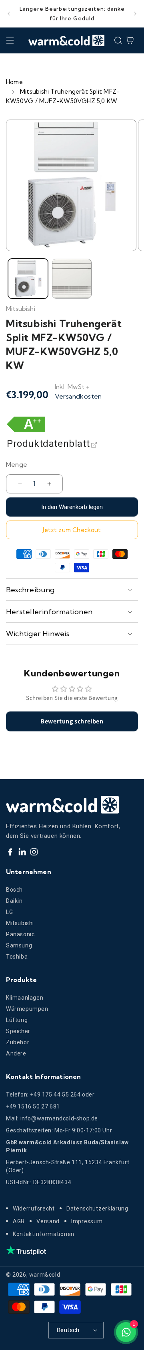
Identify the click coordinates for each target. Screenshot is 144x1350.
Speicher (18, 1031)
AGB (19, 1221)
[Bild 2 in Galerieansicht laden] (72, 279)
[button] (10, 40)
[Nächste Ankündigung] (135, 13)
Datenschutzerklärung (97, 1208)
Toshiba (17, 956)
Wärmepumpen (27, 1009)
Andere (16, 1053)
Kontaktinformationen (43, 1234)
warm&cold (44, 1274)
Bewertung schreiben (71, 721)
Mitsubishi (20, 923)
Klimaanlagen (24, 997)
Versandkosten (78, 396)
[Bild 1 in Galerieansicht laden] (28, 279)
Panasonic (20, 934)
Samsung (19, 945)
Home (14, 82)
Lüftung (17, 1020)
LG (9, 912)
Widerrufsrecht (34, 1208)
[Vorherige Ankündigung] (9, 13)
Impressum (86, 1221)
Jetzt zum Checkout (72, 530)
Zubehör (17, 1042)
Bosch (14, 889)
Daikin (14, 901)
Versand (48, 1221)
